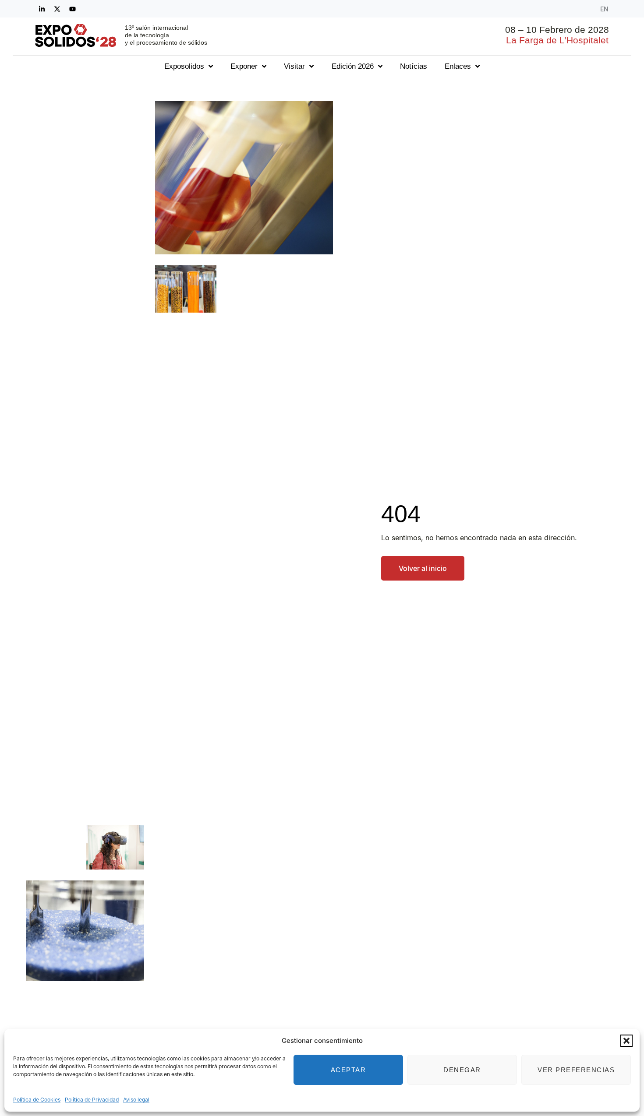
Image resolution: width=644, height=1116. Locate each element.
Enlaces (458, 66)
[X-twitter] (57, 8)
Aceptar (348, 1070)
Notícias (413, 66)
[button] (626, 1040)
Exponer (244, 66)
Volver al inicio (423, 568)
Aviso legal (136, 1099)
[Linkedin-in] (41, 8)
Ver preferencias (576, 1070)
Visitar (294, 66)
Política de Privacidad (92, 1099)
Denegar (462, 1070)
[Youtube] (72, 8)
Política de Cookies (36, 1099)
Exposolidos (184, 66)
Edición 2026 (353, 66)
